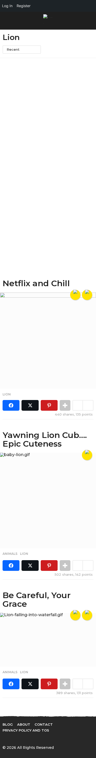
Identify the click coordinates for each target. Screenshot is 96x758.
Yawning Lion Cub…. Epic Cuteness (45, 439)
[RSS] (47, 738)
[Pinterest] (26, 738)
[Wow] (87, 615)
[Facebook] (5, 738)
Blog (8, 724)
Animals (10, 553)
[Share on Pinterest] (49, 405)
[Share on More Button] (65, 405)
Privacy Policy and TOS (26, 730)
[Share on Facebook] (11, 405)
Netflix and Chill (36, 283)
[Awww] (87, 295)
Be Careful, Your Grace (37, 599)
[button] (6, 21)
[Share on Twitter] (30, 405)
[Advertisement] (48, 112)
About (23, 724)
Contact (44, 724)
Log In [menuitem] (7, 6)
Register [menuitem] (23, 6)
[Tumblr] (36, 738)
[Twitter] (15, 738)
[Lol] (75, 295)
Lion (7, 394)
